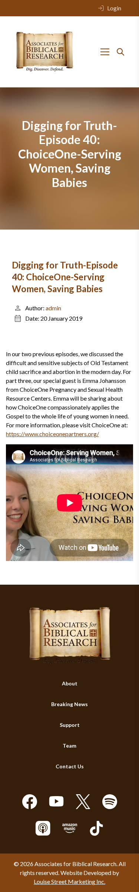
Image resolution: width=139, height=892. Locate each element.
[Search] (120, 52)
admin (53, 307)
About (69, 683)
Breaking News (69, 704)
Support (70, 725)
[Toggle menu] (105, 52)
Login (114, 7)
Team (69, 745)
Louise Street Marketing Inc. (69, 881)
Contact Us (70, 766)
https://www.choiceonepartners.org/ (52, 433)
